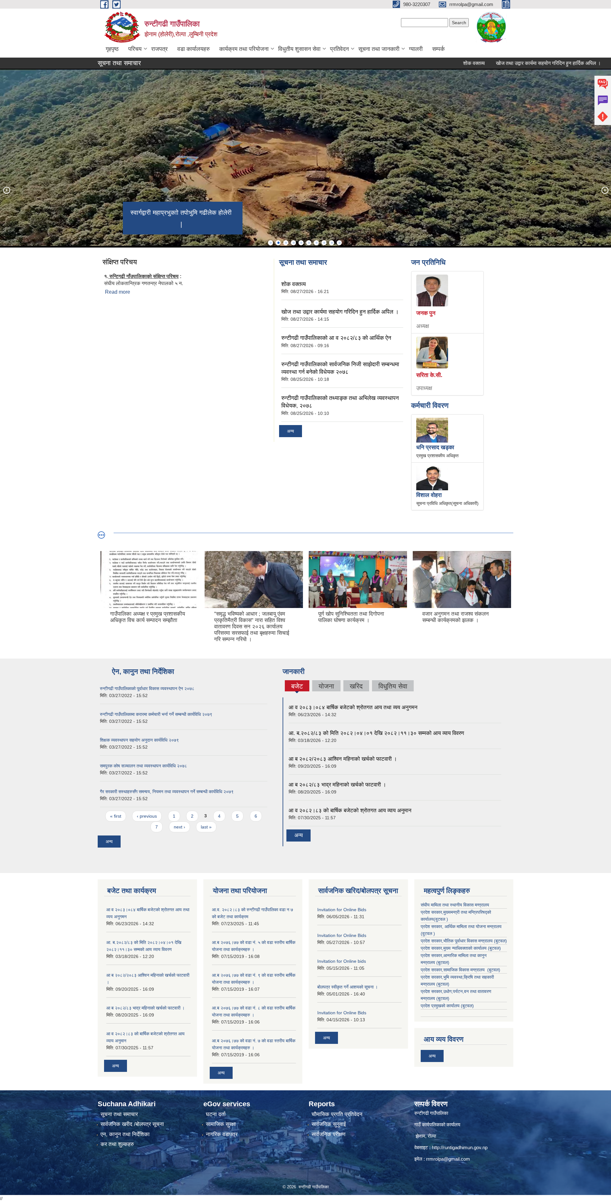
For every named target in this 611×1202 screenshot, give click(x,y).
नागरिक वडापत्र (221, 1134)
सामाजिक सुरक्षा (221, 1124)
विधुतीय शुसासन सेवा (299, 49)
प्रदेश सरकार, (432, 948)
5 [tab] (301, 242)
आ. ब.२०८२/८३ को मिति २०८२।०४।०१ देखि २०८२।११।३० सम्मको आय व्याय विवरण (376, 733)
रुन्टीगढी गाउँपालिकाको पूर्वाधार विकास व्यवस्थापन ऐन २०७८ (147, 688)
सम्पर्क (438, 49)
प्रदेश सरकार (431, 926)
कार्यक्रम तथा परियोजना (244, 49)
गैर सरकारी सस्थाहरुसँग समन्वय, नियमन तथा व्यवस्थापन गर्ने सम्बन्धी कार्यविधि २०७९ (167, 791)
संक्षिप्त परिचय (119, 262)
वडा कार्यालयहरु (193, 49)
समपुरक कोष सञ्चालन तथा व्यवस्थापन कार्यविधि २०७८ (143, 765)
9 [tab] (331, 242)
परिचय (135, 49)
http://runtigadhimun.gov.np (460, 1147)
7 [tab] (316, 242)
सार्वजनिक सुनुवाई (329, 1124)
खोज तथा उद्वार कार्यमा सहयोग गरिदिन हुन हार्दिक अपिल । (517, 63)
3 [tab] (285, 242)
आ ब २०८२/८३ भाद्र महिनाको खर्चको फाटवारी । (337, 785)
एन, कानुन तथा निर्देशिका (125, 1134)
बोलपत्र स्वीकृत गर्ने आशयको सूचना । (347, 986)
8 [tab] (324, 242)
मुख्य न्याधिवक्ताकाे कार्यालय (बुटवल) (472, 948)
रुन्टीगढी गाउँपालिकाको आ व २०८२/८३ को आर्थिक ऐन (336, 338)
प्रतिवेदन (339, 49)
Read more (117, 292)
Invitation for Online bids (341, 961)
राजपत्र (159, 49)
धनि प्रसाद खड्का (435, 447)
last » (206, 826)
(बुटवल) (442, 962)
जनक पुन (425, 313)
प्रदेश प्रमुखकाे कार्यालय (441, 1005)
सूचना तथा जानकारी (378, 49)
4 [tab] (293, 242)
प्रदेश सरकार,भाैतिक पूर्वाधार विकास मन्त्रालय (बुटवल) (464, 940)
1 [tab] (270, 242)
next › (179, 826)
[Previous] (6, 190)
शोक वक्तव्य (442, 63)
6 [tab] (308, 242)
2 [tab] (278, 242)
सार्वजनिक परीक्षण (328, 1134)
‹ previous (147, 816)
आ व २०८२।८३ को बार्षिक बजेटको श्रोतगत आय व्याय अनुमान (350, 810)
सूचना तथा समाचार (119, 1114)
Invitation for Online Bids (341, 909)
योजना (326, 686)
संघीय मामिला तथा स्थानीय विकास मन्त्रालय (455, 904)
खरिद (356, 686)
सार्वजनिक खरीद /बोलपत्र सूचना (132, 1124)
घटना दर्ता (216, 1114)
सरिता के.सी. (429, 375)
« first (115, 816)
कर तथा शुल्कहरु (117, 1144)
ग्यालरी (416, 49)
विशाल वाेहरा (429, 495)
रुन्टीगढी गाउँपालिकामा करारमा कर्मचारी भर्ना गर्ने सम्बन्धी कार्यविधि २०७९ (156, 714)
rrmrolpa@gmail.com (448, 1159)
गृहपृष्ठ (112, 49)
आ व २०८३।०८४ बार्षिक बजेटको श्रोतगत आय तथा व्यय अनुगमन (353, 707)
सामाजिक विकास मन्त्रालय (464, 969)
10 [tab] (339, 242)
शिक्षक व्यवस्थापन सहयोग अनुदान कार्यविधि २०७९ (139, 740)
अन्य (290, 431)
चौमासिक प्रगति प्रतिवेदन (337, 1114)
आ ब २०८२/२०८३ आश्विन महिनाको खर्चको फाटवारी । (343, 759)
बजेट (297, 686)
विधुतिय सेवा (392, 686)
